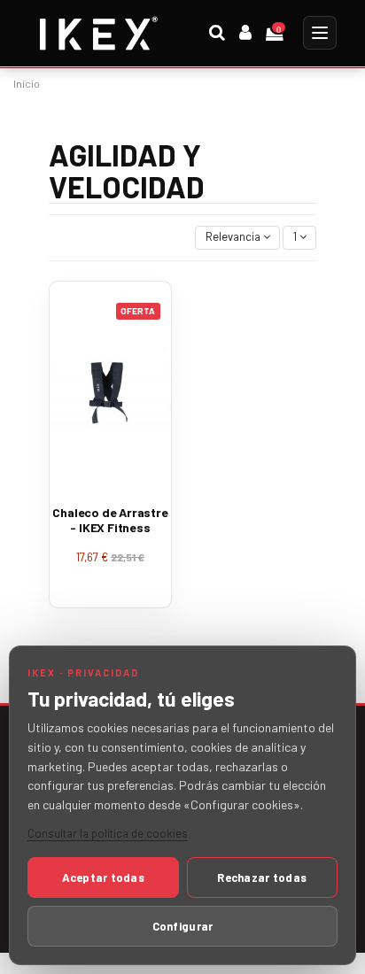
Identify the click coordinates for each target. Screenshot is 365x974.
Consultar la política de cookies (107, 833)
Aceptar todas (103, 877)
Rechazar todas (262, 877)
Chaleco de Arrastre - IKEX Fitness (109, 520)
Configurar (183, 926)
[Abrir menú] (320, 33)
